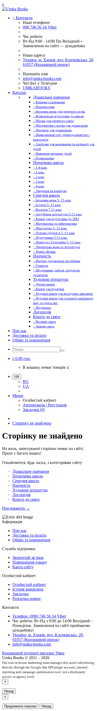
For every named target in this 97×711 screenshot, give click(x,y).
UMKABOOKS (36, 88)
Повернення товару (29, 562)
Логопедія (21, 495)
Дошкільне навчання (30, 471)
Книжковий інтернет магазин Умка (33, 653)
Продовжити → (16, 508)
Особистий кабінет (29, 584)
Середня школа (25, 480)
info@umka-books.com (42, 78)
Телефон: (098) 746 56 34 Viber (39, 616)
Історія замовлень (27, 589)
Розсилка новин (26, 598)
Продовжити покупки (20, 706)
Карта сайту (23, 567)
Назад (9, 691)
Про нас (19, 331)
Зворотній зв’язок (28, 557)
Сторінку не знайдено (31, 423)
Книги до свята (26, 499)
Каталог (19, 92)
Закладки (20, 594)
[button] (21, 358)
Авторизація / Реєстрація (44, 405)
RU (26, 381)
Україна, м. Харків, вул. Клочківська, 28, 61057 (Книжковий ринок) (58, 62)
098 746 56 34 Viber (40, 27)
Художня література (30, 490)
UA (26, 386)
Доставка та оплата (29, 335)
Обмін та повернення (31, 340)
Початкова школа (27, 476)
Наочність (21, 485)
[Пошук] (62, 350)
